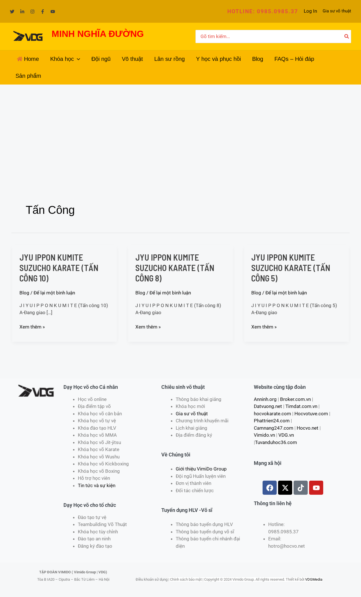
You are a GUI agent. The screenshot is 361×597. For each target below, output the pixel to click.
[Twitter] (12, 11)
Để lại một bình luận (54, 293)
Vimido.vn (264, 435)
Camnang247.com (273, 428)
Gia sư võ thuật (337, 11)
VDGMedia (313, 579)
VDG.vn (286, 435)
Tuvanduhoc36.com (276, 442)
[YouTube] (52, 11)
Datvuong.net (268, 406)
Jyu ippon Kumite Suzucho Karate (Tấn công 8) (174, 267)
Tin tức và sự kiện (96, 485)
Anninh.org (265, 399)
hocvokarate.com (272, 413)
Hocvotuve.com (311, 413)
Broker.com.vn (295, 399)
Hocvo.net (307, 428)
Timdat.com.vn (301, 406)
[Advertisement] (180, 126)
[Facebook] (42, 11)
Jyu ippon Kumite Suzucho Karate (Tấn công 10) (58, 267)
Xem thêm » (32, 326)
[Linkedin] (22, 11)
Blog (24, 293)
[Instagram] (32, 11)
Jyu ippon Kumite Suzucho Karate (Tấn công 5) (290, 267)
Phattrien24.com (272, 420)
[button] (262, 11)
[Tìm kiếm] (347, 36)
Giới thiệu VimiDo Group (201, 469)
